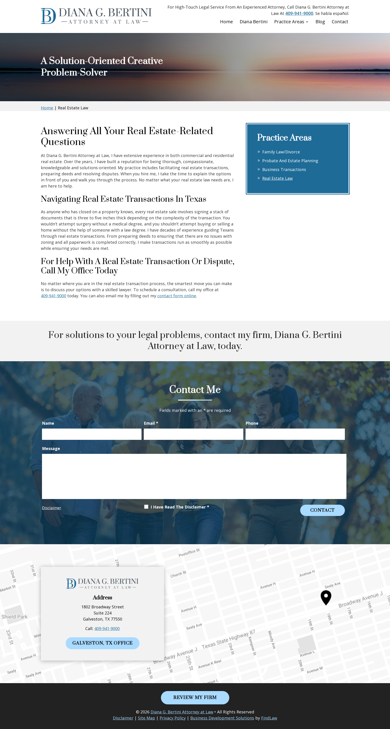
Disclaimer (51, 507)
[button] (385, 696)
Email (151, 423)
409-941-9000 (299, 13)
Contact (340, 22)
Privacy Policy (173, 718)
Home (226, 22)
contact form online (176, 295)
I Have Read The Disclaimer (180, 507)
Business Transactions (284, 169)
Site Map (146, 718)
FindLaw (269, 718)
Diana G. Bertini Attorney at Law (182, 712)
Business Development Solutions (222, 718)
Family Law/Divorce (281, 152)
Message (51, 448)
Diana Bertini (253, 22)
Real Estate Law (277, 178)
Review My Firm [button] (195, 698)
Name (48, 423)
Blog (320, 22)
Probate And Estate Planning (290, 160)
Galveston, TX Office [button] (102, 643)
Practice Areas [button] (289, 22)
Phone (252, 423)
